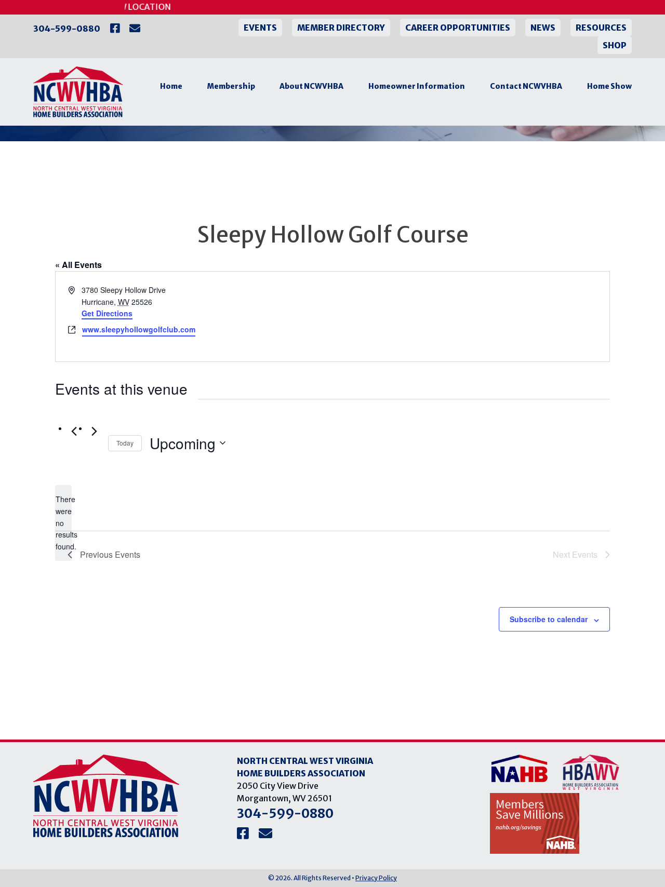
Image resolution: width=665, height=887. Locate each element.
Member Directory (341, 27)
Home (171, 86)
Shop (615, 45)
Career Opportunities (457, 27)
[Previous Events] (74, 431)
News (542, 27)
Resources (601, 27)
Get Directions (107, 313)
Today (125, 442)
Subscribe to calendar (549, 619)
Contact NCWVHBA (526, 86)
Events (260, 27)
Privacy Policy (376, 878)
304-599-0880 (66, 28)
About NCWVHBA (311, 86)
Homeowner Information (416, 86)
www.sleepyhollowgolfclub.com (138, 329)
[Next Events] (94, 431)
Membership (231, 86)
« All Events (78, 265)
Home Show (609, 86)
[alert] (63, 522)
